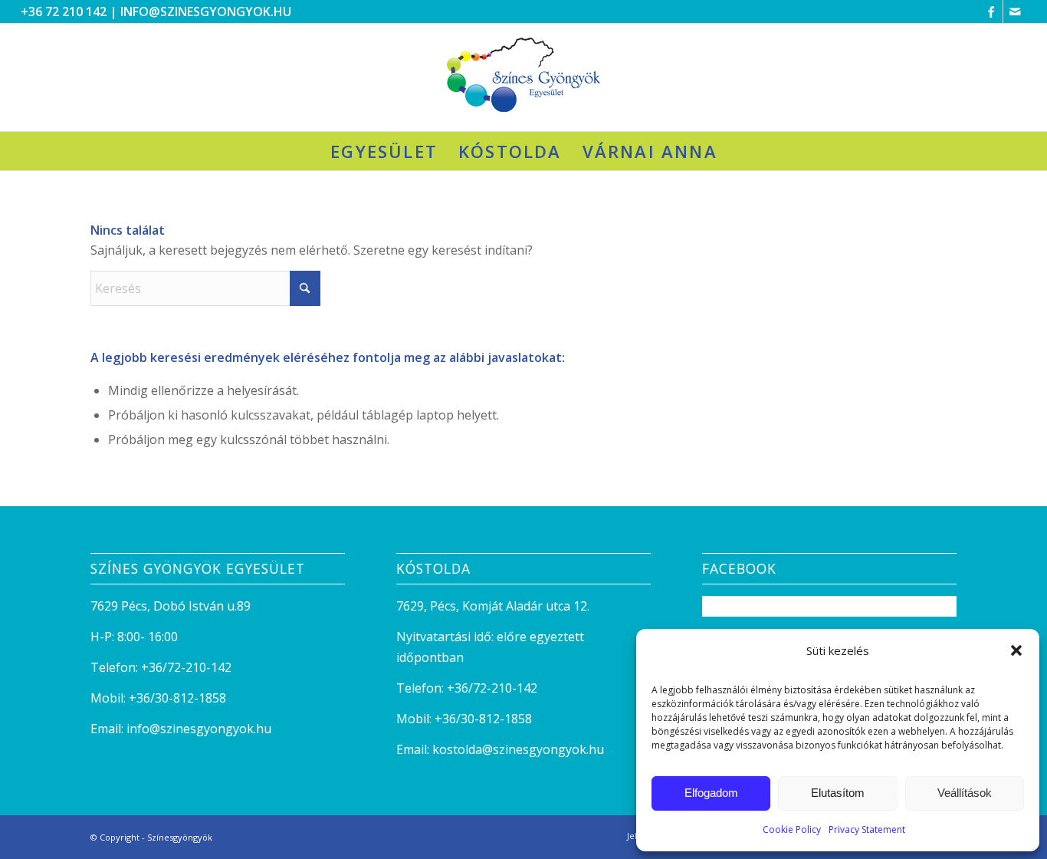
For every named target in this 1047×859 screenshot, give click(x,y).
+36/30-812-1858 (177, 698)
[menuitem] (384, 151)
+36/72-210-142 (186, 667)
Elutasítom (838, 792)
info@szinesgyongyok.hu (205, 11)
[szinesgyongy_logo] (523, 77)
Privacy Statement (867, 829)
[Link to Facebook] (991, 11)
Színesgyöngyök (179, 837)
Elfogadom (711, 792)
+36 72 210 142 (64, 11)
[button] (1016, 650)
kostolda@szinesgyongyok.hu (518, 749)
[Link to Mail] (1014, 11)
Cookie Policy (792, 829)
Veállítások (964, 792)
